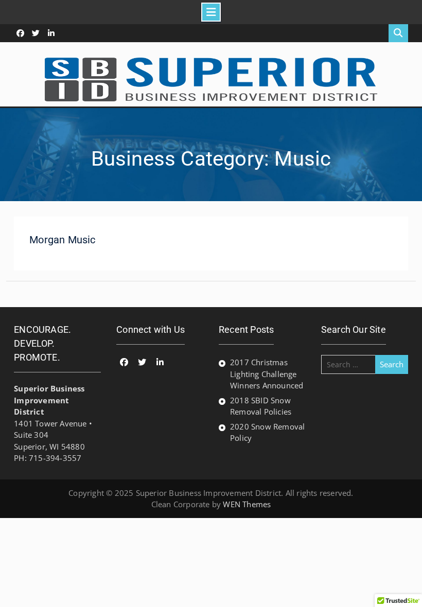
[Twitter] (35, 33)
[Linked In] (51, 33)
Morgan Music (62, 240)
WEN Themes (247, 504)
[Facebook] (20, 33)
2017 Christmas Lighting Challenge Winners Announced (266, 373)
